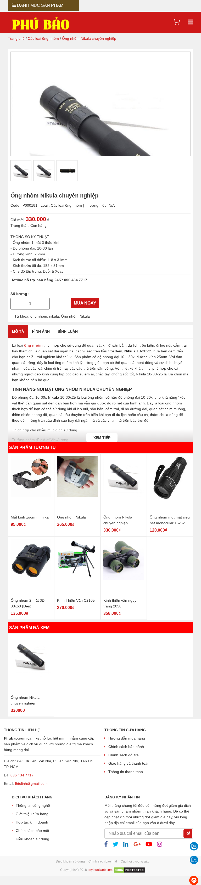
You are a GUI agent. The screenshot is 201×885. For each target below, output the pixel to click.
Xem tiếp (101, 437)
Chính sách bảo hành (126, 747)
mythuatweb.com (100, 870)
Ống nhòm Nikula (75, 316)
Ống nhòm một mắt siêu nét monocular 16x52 (170, 520)
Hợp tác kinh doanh (32, 822)
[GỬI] (187, 833)
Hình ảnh (41, 331)
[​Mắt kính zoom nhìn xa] (31, 484)
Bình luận (68, 331)
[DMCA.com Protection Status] (129, 870)
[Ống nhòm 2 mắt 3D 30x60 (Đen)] (31, 567)
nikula (54, 316)
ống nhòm (38, 316)
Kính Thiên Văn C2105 (76, 600)
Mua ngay (85, 303)
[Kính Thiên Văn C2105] (77, 567)
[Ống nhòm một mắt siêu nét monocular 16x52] (170, 484)
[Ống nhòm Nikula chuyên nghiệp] (123, 484)
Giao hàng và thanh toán (128, 763)
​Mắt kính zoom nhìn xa (30, 517)
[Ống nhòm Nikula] (77, 484)
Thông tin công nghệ (33, 805)
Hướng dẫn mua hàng (126, 738)
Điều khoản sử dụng (32, 839)
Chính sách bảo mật (32, 830)
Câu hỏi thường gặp (135, 861)
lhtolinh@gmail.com (31, 783)
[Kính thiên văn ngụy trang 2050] (123, 567)
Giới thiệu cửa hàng (32, 814)
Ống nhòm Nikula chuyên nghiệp (117, 520)
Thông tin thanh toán (125, 772)
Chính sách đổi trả (123, 755)
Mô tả (18, 331)
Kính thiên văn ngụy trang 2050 (119, 603)
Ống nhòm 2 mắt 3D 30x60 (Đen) (27, 603)
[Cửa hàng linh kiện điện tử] (41, 23)
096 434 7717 (75, 280)
